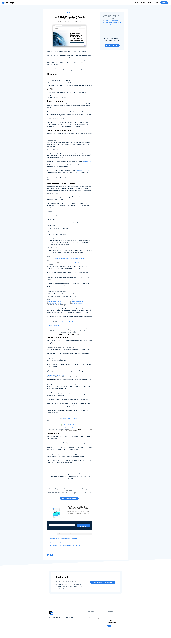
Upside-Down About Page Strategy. (67, 322)
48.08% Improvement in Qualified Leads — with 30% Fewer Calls (65, 545)
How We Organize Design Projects (94, 619)
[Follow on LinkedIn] (48, 555)
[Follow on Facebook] (51, 555)
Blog (149, 2)
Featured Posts (62, 533)
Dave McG (62, 21)
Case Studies (77, 21)
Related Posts (52, 533)
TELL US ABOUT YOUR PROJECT (103, 582)
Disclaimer (109, 619)
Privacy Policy (110, 617)
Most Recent (73, 533)
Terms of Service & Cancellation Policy (111, 621)
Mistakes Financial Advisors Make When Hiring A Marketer (63, 538)
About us (136, 2)
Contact (156, 2)
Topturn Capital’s (83, 68)
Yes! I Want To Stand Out (112, 46)
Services (143, 2)
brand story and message (83, 170)
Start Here (164, 2)
